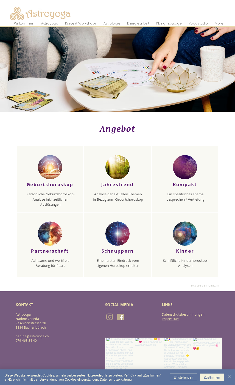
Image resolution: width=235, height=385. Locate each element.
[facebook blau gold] (120, 317)
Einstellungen (183, 377)
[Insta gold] (109, 316)
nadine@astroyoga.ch (32, 336)
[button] (24, 23)
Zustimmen (212, 377)
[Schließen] (229, 377)
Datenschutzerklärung (116, 379)
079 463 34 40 (26, 340)
